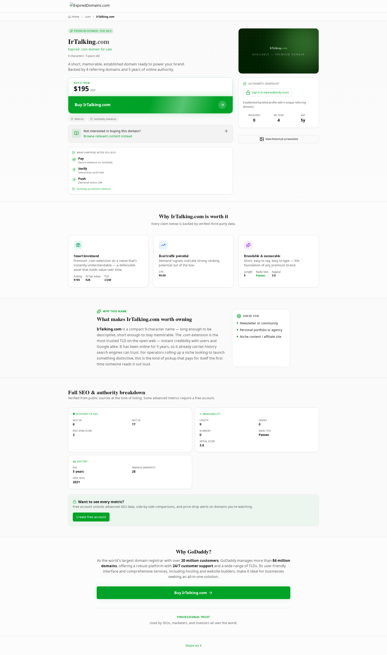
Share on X (193, 645)
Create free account (91, 517)
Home (75, 17)
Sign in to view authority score (270, 92)
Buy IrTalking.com (190, 592)
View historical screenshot (281, 139)
